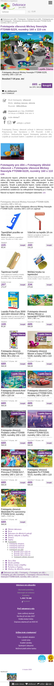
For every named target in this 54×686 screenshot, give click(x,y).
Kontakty (25, 595)
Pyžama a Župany (15, 567)
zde (44, 193)
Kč (29, 12)
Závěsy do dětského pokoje (18, 569)
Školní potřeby (13, 563)
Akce (9, 531)
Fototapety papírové (16, 546)
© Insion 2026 (27, 669)
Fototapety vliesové (16, 548)
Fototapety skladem (16, 544)
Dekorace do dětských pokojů (19, 533)
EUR (34, 12)
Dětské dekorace (14, 529)
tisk (50, 684)
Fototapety (11, 542)
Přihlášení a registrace (9, 1)
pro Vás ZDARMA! (21, 112)
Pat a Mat (11, 561)
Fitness (10, 538)
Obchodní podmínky (26, 590)
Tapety (10, 540)
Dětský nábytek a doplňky (18, 535)
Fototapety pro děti (16, 550)
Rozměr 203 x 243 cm (22, 551)
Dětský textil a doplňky (16, 565)
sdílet (41, 684)
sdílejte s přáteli (23, 123)
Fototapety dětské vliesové (24, 557)
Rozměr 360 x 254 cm (22, 555)
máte (14, 117)
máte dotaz (19, 684)
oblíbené (32, 684)
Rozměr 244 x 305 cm (22, 553)
